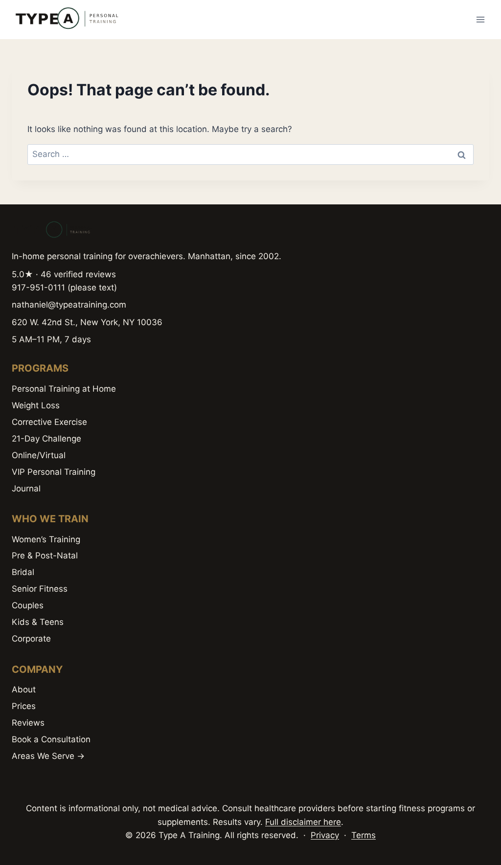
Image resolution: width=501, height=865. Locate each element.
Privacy (325, 835)
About (24, 689)
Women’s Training (46, 539)
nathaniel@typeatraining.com (69, 305)
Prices (24, 706)
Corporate (31, 638)
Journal (26, 488)
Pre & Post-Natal (45, 555)
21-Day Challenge (46, 439)
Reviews (28, 723)
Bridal (23, 572)
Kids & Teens (38, 622)
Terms (363, 835)
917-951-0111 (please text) (64, 287)
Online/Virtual (39, 455)
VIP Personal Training (53, 472)
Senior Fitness (40, 589)
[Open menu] (480, 19)
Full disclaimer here (303, 822)
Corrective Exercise (49, 422)
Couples (28, 605)
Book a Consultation (51, 739)
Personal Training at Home (64, 389)
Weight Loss (36, 405)
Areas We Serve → (48, 756)
